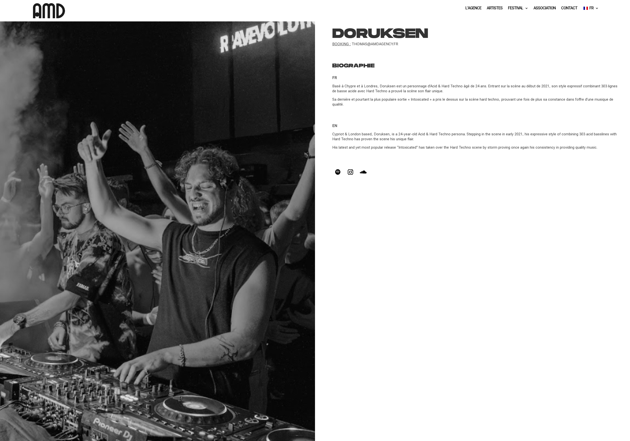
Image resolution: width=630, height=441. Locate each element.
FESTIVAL (515, 8)
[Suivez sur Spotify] (337, 172)
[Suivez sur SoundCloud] (363, 172)
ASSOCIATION (545, 8)
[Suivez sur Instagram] (350, 172)
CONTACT (569, 8)
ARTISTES (495, 8)
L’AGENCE (473, 8)
